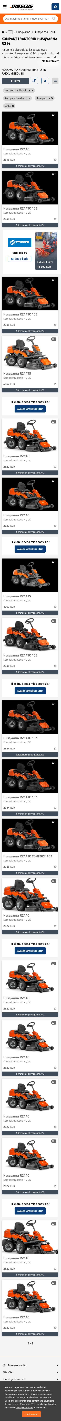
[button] (15, 81)
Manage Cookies (48, 1404)
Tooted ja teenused (14, 1379)
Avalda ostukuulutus (30, 409)
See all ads (21, 259)
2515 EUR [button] (9, 160)
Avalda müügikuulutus (55, 6)
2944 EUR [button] (9, 748)
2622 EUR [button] (9, 467)
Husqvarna (23, 32)
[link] (30, 128)
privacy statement (24, 1407)
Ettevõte (8, 1372)
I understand (31, 1414)
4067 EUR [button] (9, 384)
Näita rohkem (50, 61)
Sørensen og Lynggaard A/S (30, 165)
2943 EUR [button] (9, 219)
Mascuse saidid (17, 1365)
